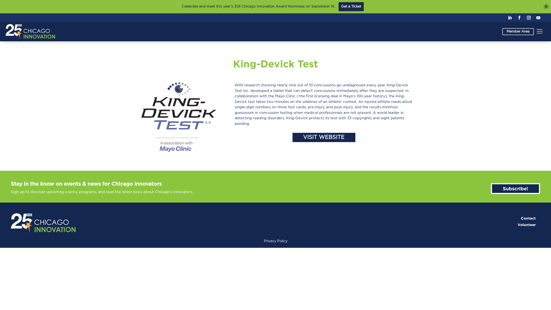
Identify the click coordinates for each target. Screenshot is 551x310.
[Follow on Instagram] (529, 18)
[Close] (546, 6)
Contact (528, 218)
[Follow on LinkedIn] (510, 18)
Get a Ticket (351, 6)
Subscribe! (515, 188)
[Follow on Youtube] (538, 18)
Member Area (518, 31)
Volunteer (527, 225)
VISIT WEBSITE (324, 137)
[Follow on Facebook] (519, 18)
